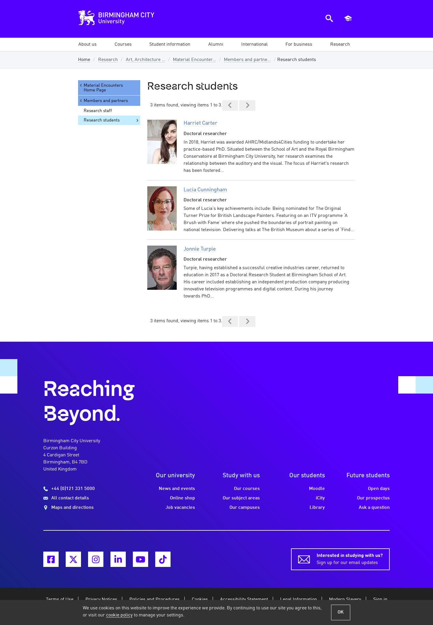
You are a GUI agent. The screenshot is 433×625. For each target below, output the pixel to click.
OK (341, 612)
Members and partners (106, 100)
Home (84, 59)
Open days (379, 488)
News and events (177, 488)
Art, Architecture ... (145, 59)
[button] (87, 44)
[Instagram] (95, 559)
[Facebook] (51, 559)
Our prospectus (373, 498)
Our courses (247, 488)
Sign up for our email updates (350, 559)
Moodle (317, 488)
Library (317, 507)
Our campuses (244, 507)
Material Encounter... (194, 59)
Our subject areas (241, 498)
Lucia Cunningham (205, 190)
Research (108, 59)
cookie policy (119, 615)
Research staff (98, 110)
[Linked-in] (118, 559)
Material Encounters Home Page (103, 88)
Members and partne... (247, 59)
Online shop (182, 498)
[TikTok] (163, 559)
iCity (320, 498)
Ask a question (374, 507)
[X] (73, 559)
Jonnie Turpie (200, 249)
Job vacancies (180, 507)
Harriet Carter (200, 123)
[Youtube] (140, 559)
